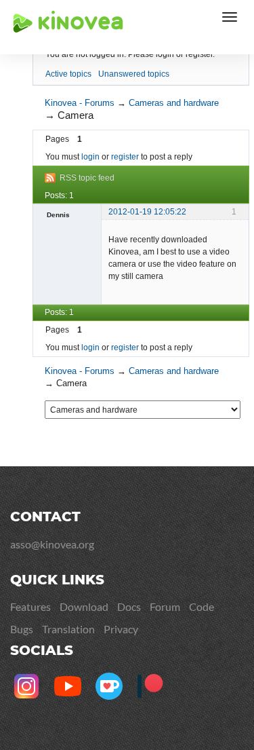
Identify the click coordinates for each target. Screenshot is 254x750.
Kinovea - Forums (79, 103)
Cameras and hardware (174, 103)
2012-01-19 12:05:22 (147, 212)
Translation (68, 628)
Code (201, 606)
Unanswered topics (133, 74)
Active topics (68, 74)
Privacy (121, 628)
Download (84, 606)
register (125, 157)
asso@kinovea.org (52, 544)
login (90, 157)
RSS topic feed (87, 178)
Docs (129, 606)
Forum (165, 606)
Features (30, 606)
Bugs (21, 628)
